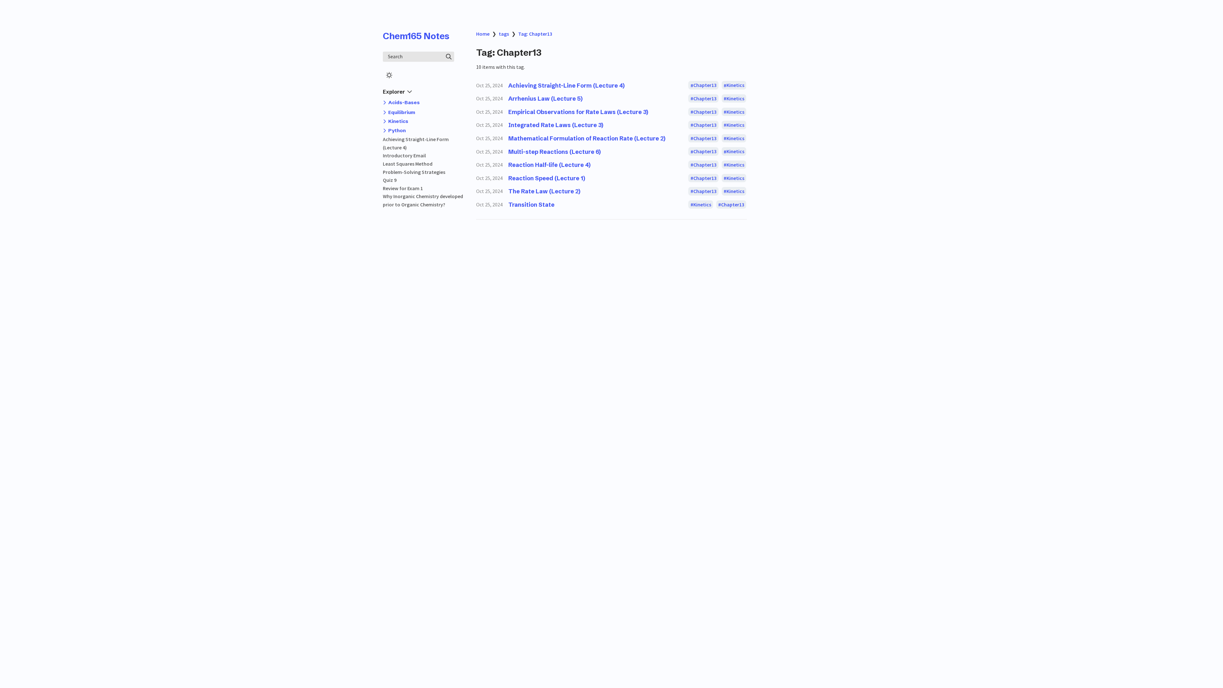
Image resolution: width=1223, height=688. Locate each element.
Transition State (531, 204)
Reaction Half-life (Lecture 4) (549, 164)
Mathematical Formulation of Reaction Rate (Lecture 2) (586, 138)
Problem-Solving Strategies (414, 172)
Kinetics (735, 85)
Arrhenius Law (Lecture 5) (545, 98)
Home (483, 34)
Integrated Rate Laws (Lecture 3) (555, 125)
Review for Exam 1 (403, 188)
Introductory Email (404, 155)
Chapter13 (705, 85)
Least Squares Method (408, 164)
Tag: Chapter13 (535, 34)
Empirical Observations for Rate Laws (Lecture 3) (578, 112)
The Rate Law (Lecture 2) (544, 191)
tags (504, 34)
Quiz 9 (390, 180)
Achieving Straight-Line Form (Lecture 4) (566, 85)
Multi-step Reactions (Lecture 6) (554, 151)
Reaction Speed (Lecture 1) (546, 178)
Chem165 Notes (416, 36)
